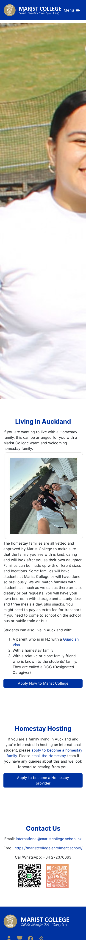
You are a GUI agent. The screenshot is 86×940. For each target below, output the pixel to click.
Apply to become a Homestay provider (43, 780)
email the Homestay (48, 755)
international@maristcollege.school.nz (49, 838)
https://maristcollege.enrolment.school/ (48, 848)
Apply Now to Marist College (43, 683)
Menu (70, 10)
